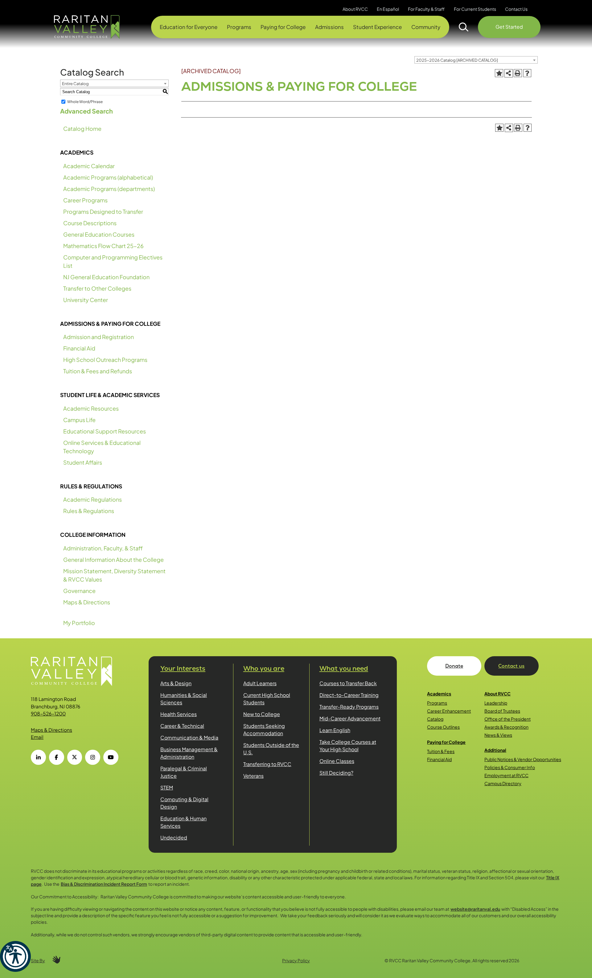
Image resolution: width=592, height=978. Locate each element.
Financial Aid (79, 348)
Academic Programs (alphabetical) (108, 177)
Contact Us (516, 9)
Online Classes (336, 761)
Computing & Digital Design (184, 803)
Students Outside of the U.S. (271, 749)
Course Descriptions (90, 222)
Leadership (495, 703)
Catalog (435, 719)
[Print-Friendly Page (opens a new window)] (518, 73)
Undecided (173, 837)
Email (37, 737)
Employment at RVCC (506, 775)
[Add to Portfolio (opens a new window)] (499, 73)
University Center (85, 299)
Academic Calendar (89, 165)
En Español (388, 9)
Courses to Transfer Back (348, 683)
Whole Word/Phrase (85, 101)
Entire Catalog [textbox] (75, 83)
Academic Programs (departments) (109, 188)
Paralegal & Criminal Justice (183, 772)
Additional (495, 750)
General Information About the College (113, 559)
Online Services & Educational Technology (102, 446)
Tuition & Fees (440, 751)
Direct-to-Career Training (349, 695)
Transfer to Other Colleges (97, 288)
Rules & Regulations (88, 510)
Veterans (253, 776)
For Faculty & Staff (426, 9)
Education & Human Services (183, 822)
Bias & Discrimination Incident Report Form (104, 884)
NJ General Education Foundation (106, 276)
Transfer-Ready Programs (349, 706)
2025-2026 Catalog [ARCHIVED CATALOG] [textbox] (457, 60)
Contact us (511, 666)
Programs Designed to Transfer (103, 211)
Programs (437, 703)
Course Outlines (443, 727)
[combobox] (476, 60)
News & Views (498, 735)
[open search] (464, 27)
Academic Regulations (92, 499)
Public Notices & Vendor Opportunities (522, 759)
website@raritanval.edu (475, 909)
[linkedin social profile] (38, 757)
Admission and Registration (98, 336)
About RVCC (497, 693)
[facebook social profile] (56, 757)
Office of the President (507, 719)
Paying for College (446, 742)
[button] (15, 956)
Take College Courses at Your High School (347, 745)
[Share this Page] (508, 73)
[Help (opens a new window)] (527, 73)
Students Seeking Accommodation (264, 729)
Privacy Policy (296, 960)
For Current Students (475, 9)
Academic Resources (91, 408)
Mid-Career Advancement (349, 718)
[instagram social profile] (92, 757)
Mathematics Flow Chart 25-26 (103, 245)
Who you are (263, 668)
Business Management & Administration (189, 753)
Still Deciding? (336, 772)
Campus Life (79, 419)
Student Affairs (82, 462)
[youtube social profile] (110, 757)
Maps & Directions (86, 602)
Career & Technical (182, 726)
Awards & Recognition (506, 727)
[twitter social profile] (74, 757)
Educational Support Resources (104, 431)
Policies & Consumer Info (509, 767)
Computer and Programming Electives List (112, 261)
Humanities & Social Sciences (183, 699)
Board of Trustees (502, 711)
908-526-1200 (48, 713)
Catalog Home (82, 128)
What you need (343, 668)
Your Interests (182, 668)
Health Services (178, 714)
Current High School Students (266, 699)
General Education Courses (98, 234)
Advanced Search (86, 111)
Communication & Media (189, 737)
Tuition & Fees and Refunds (97, 371)
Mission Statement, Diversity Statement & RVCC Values (114, 575)
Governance (79, 590)
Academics (439, 693)
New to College (261, 714)
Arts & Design (175, 683)
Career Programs (85, 200)
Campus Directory (502, 783)
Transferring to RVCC (267, 764)
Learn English (334, 730)
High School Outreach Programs (105, 359)
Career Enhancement (449, 711)
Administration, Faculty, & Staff (103, 548)
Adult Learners (260, 683)
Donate (454, 666)
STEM (166, 787)
